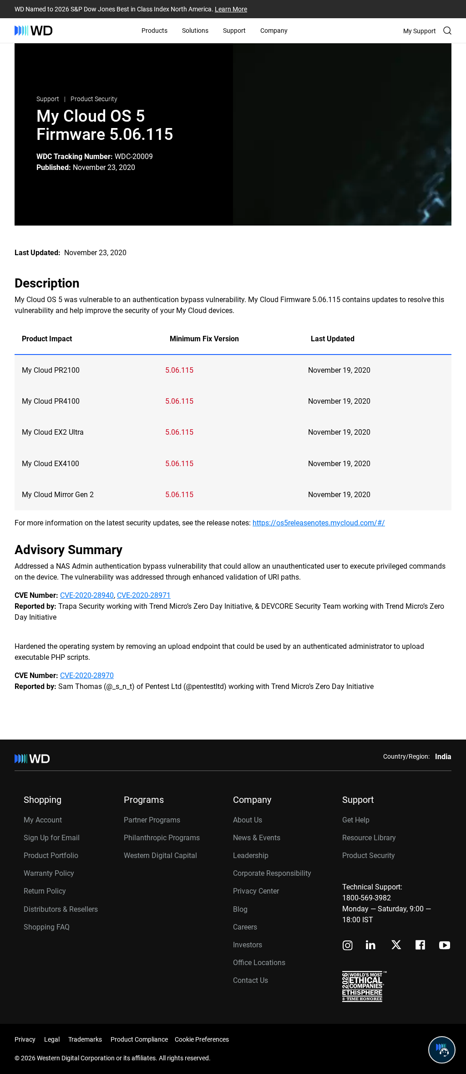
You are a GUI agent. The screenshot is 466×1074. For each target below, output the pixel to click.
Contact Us (250, 980)
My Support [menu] (419, 31)
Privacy (25, 1039)
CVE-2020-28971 (144, 595)
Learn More (231, 9)
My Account (43, 820)
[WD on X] (396, 945)
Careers (245, 927)
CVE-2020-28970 (87, 675)
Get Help (356, 820)
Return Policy (45, 891)
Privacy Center (256, 891)
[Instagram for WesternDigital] (347, 946)
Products (154, 30)
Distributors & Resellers (61, 909)
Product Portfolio (51, 855)
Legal (52, 1039)
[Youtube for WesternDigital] (444, 946)
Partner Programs (152, 820)
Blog (240, 909)
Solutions (195, 30)
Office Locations (259, 962)
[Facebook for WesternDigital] (420, 946)
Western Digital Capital (160, 855)
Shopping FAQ (47, 927)
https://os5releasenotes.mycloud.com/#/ (319, 523)
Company (274, 30)
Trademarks (85, 1039)
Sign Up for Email (52, 837)
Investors (247, 944)
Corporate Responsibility (272, 873)
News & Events (256, 837)
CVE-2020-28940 (87, 595)
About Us (247, 820)
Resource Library (369, 837)
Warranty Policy (49, 873)
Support (234, 30)
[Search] (447, 30)
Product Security (94, 99)
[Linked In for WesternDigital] (371, 946)
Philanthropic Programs (162, 837)
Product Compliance (139, 1039)
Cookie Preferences (202, 1039)
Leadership (250, 855)
